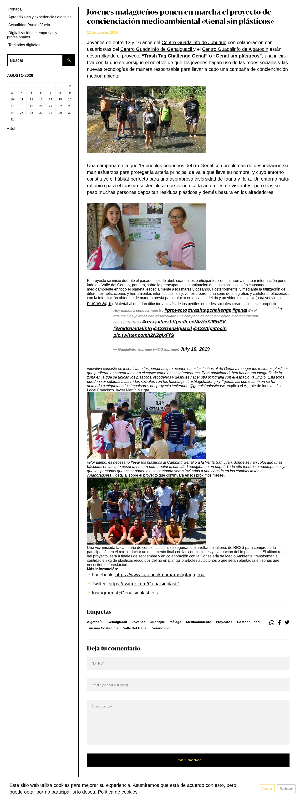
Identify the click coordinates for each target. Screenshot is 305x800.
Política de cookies (117, 792)
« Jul (11, 128)
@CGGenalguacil (172, 328)
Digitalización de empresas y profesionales (32, 35)
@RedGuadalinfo (132, 328)
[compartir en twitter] (287, 623)
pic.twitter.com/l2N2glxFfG (143, 335)
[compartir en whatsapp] (271, 623)
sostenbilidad (248, 622)
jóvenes (139, 622)
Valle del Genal (135, 628)
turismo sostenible (102, 628)
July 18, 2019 (195, 349)
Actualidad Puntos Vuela (29, 25)
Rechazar (286, 788)
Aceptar (266, 788)
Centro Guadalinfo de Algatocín (235, 49)
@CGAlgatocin (210, 328)
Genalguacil (117, 622)
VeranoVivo (161, 628)
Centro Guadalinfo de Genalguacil (156, 49)
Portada (15, 9)
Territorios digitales (24, 45)
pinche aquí (99, 303)
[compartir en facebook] (279, 623)
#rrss (148, 321)
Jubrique (157, 622)
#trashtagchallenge (209, 310)
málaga (175, 622)
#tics (163, 321)
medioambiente (198, 622)
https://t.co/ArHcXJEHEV (197, 321)
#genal (239, 310)
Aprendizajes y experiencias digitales (39, 17)
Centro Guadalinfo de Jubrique (194, 42)
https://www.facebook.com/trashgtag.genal (160, 574)
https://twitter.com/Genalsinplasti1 (144, 583)
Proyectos (224, 622)
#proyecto (175, 310)
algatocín (95, 622)
